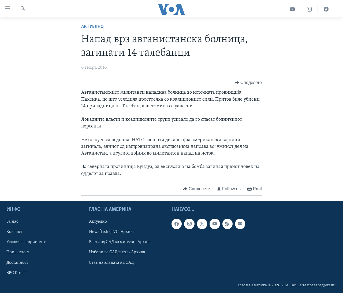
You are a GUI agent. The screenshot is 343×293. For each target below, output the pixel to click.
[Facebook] (326, 9)
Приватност (17, 252)
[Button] (248, 82)
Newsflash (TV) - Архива (112, 232)
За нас (12, 222)
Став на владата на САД (111, 263)
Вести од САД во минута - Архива (120, 242)
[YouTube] (292, 9)
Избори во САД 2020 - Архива (117, 252)
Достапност (17, 263)
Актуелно (92, 26)
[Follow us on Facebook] (177, 224)
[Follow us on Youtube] (215, 224)
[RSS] (227, 224)
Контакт (14, 232)
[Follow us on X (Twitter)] (202, 224)
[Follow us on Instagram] (189, 224)
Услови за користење (26, 242)
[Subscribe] (240, 224)
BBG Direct (16, 273)
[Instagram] (309, 9)
